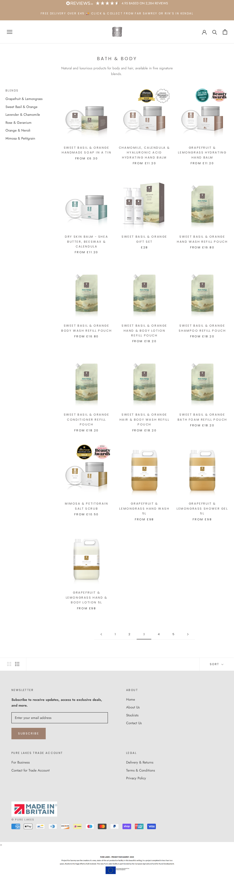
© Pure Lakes (22, 819)
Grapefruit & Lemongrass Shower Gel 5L (202, 508)
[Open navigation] (9, 32)
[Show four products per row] (17, 664)
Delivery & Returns (139, 762)
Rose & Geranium (18, 122)
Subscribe (28, 733)
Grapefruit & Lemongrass (24, 98)
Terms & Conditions (140, 770)
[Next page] (188, 634)
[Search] (214, 32)
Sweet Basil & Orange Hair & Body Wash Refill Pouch (145, 419)
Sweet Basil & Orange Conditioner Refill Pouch (86, 419)
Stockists (132, 715)
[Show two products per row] (9, 664)
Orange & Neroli (17, 130)
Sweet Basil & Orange (21, 106)
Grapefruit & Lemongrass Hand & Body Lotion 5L (86, 597)
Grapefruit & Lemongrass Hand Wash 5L (144, 508)
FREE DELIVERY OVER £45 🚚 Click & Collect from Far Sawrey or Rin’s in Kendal (117, 13)
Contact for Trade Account (30, 770)
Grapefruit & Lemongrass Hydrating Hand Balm (202, 152)
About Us (133, 707)
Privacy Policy (136, 778)
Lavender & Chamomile (22, 114)
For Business (20, 762)
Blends (12, 90)
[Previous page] (101, 634)
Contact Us (134, 723)
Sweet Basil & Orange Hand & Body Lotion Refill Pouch (144, 330)
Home (130, 699)
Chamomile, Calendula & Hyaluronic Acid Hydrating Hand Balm (144, 152)
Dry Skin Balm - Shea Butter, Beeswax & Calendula (86, 241)
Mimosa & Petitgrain (20, 138)
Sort (215, 664)
